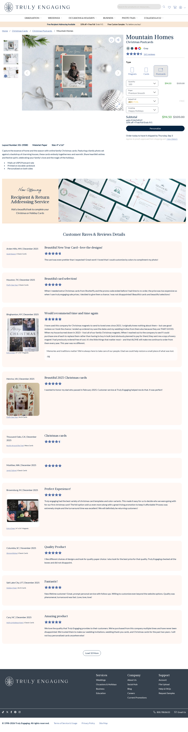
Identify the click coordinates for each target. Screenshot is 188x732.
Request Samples (167, 693)
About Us (132, 680)
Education (101, 693)
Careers (131, 693)
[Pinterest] (16, 712)
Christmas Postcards (42, 30)
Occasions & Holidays (81, 18)
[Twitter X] (8, 712)
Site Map (103, 723)
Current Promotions (137, 697)
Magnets (132, 74)
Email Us (182, 712)
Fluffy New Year (12, 285)
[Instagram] (21, 712)
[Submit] (164, 6)
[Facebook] (12, 712)
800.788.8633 (163, 712)
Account (163, 680)
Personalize (155, 128)
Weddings (54, 18)
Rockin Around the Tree (15, 445)
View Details (172, 139)
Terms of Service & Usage (65, 723)
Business (108, 18)
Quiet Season (11, 254)
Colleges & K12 (152, 18)
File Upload (164, 684)
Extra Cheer (10, 353)
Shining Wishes (11, 553)
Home (5, 30)
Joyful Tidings (11, 470)
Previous (27, 73)
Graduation (32, 18)
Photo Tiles (128, 18)
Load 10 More (92, 653)
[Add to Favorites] (111, 40)
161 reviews (149, 54)
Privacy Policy (88, 723)
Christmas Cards (20, 30)
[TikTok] (4, 712)
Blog (129, 688)
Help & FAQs (165, 688)
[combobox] (142, 6)
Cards (146, 74)
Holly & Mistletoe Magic (14, 623)
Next (118, 73)
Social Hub (132, 684)
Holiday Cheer (11, 588)
